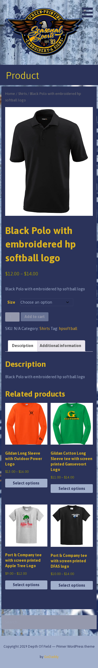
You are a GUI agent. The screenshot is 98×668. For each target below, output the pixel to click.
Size (11, 302)
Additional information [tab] (60, 345)
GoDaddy (51, 657)
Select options (26, 483)
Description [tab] (22, 345)
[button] (89, 9)
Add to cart (34, 316)
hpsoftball (68, 328)
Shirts (22, 94)
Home (10, 94)
